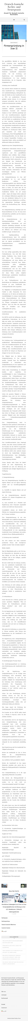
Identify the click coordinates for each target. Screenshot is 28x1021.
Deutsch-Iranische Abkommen (9, 924)
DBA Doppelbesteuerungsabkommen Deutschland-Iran (13, 941)
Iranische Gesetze (6, 928)
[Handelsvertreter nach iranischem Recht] (4, 886)
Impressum (4, 1007)
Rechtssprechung (6, 921)
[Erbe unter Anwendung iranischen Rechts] (23, 886)
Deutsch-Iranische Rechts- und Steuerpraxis (14, 6)
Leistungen (3, 994)
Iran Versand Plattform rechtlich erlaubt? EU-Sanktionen (13, 951)
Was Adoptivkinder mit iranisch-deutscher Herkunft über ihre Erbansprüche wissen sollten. (12, 957)
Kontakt (3, 1004)
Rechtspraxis (14, 42)
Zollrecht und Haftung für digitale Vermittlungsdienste (13, 963)
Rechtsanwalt (4, 998)
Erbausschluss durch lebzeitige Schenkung (12, 946)
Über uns (3, 991)
